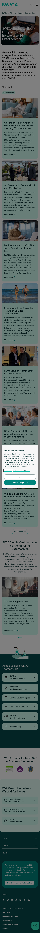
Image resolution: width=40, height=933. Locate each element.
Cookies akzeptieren (20, 483)
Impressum (8, 471)
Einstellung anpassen (20, 477)
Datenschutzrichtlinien (21, 471)
